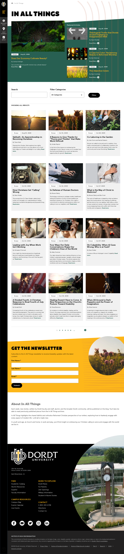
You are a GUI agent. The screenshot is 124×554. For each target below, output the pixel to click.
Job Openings (43, 490)
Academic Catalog (18, 484)
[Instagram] (38, 523)
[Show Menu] (4, 12)
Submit (17, 385)
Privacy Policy (44, 546)
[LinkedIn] (46, 523)
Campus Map (16, 502)
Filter (94, 95)
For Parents (42, 487)
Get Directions (16, 474)
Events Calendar (17, 505)
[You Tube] (22, 523)
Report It (102, 546)
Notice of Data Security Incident (80, 546)
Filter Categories (58, 89)
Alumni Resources (18, 487)
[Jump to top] (4, 549)
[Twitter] (30, 523)
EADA (110, 546)
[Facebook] (13, 523)
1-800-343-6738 (44, 505)
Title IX (95, 546)
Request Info (4, 24)
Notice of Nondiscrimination (59, 546)
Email (14, 376)
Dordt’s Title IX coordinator (100, 541)
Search (14, 89)
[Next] (85, 330)
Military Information (45, 493)
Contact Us (42, 511)
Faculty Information (18, 493)
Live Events (15, 508)
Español (14, 490)
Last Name (16, 368)
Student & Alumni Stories (47, 496)
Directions (42, 508)
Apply (4, 40)
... (74, 330)
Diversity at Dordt (16, 549)
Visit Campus (3, 33)
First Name (16, 361)
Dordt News (42, 484)
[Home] (12, 3)
